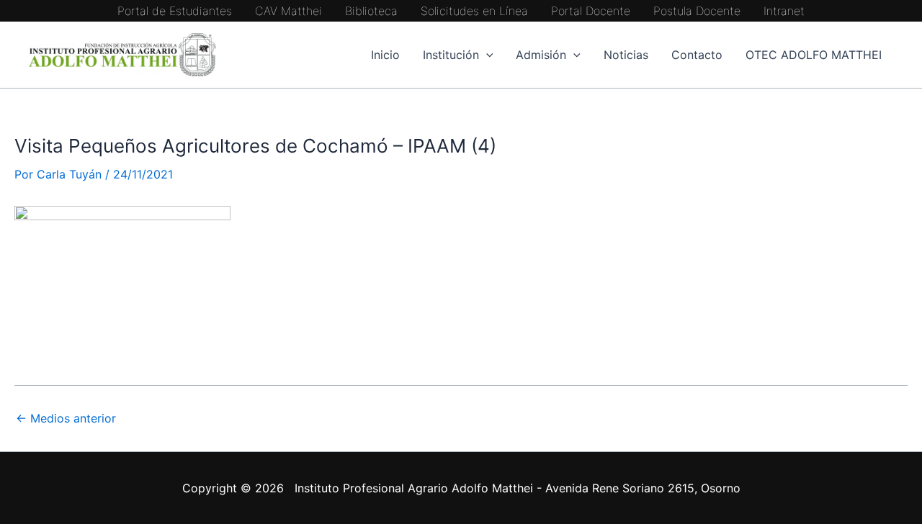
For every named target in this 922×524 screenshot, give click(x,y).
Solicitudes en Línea (474, 11)
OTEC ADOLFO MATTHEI (814, 55)
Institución (451, 55)
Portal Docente (590, 11)
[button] (486, 54)
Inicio (385, 55)
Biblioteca (371, 11)
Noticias (626, 55)
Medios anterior (66, 418)
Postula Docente (696, 11)
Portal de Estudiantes (174, 11)
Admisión (541, 55)
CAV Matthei (288, 11)
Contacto (696, 55)
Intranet (784, 11)
